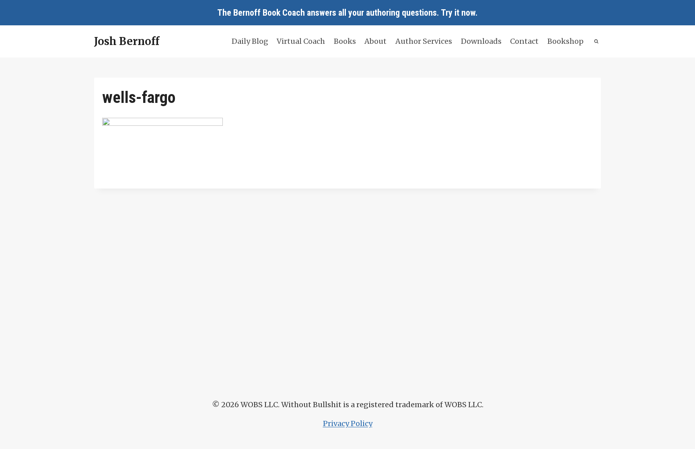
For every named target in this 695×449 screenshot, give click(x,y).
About (375, 41)
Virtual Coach (301, 41)
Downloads (481, 41)
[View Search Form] (596, 41)
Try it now (458, 13)
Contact (524, 41)
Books (345, 41)
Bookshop (565, 41)
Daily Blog (250, 41)
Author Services (423, 41)
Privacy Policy (347, 423)
